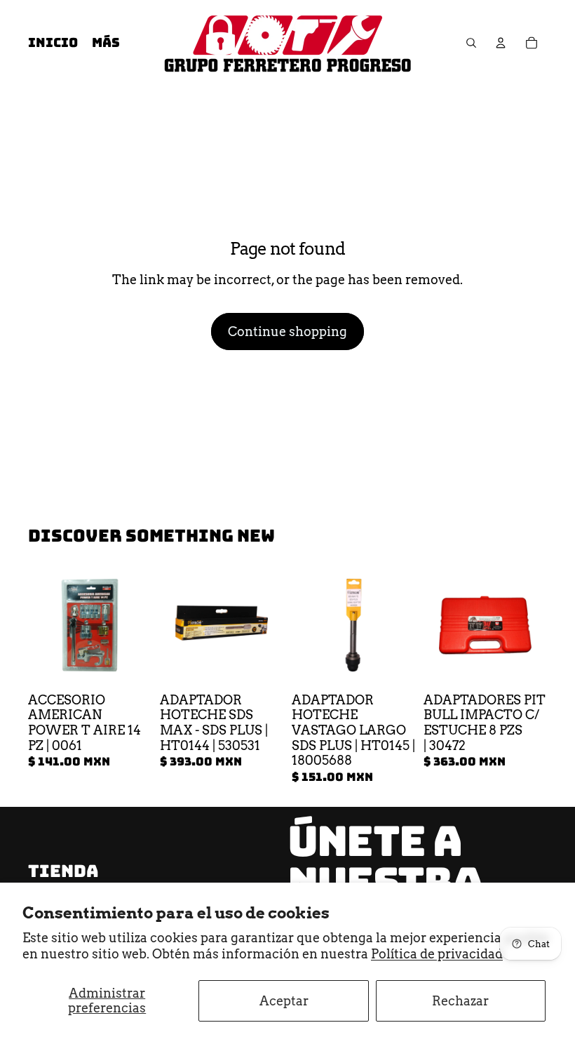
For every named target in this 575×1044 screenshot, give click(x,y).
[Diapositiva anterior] (175, 625)
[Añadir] (129, 665)
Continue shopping (287, 331)
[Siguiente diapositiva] (267, 625)
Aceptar (284, 1000)
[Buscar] (471, 42)
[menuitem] (106, 43)
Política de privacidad (437, 953)
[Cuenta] (500, 42)
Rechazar (460, 1000)
